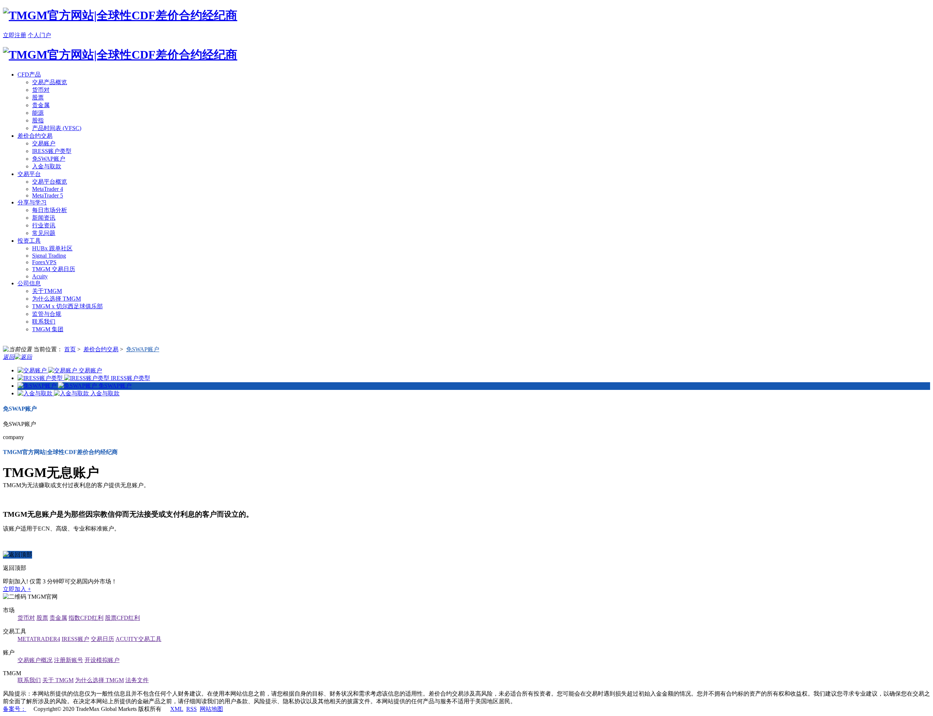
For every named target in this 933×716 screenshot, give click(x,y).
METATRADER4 (38, 639)
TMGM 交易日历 (53, 269)
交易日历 (102, 639)
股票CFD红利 (122, 618)
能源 (38, 113)
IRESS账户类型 (51, 151)
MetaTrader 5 (47, 195)
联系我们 (43, 321)
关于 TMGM (58, 680)
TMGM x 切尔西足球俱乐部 (67, 306)
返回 (9, 357)
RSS (191, 709)
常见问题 (43, 233)
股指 (38, 120)
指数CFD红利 (86, 618)
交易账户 (43, 143)
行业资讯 (43, 225)
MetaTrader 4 (47, 189)
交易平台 (29, 174)
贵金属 (41, 105)
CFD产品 (29, 74)
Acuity (40, 276)
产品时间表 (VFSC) (56, 128)
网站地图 (211, 709)
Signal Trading (49, 256)
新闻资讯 (43, 218)
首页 (70, 349)
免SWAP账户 (48, 159)
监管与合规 (46, 314)
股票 (38, 97)
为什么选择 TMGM (56, 299)
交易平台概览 (49, 182)
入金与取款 (46, 166)
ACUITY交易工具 (138, 639)
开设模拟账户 (102, 660)
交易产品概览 (49, 82)
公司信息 (29, 283)
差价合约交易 (34, 136)
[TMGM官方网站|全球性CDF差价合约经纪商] (120, 15)
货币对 (41, 90)
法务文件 (137, 680)
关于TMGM (47, 291)
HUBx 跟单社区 (52, 248)
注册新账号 (68, 660)
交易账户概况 (34, 660)
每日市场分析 (49, 210)
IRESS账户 (75, 639)
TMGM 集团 (47, 329)
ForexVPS (44, 262)
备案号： (14, 709)
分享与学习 (32, 202)
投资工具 (29, 241)
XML (176, 709)
